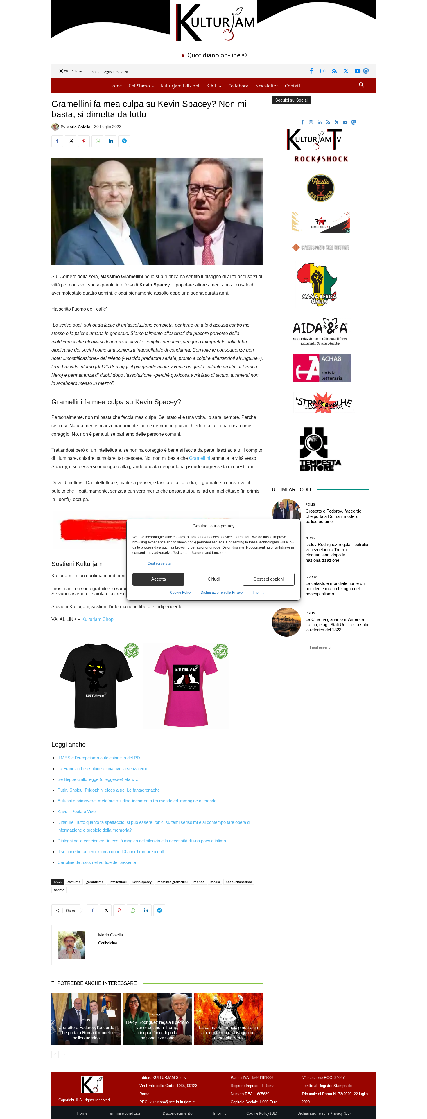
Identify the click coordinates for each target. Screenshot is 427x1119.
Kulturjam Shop (98, 619)
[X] (346, 71)
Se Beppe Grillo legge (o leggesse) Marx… (98, 779)
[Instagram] (323, 71)
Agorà (228, 1020)
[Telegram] (124, 141)
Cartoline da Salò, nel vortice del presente (97, 862)
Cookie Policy (181, 592)
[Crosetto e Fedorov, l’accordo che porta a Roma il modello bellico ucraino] (286, 513)
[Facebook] (311, 71)
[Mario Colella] (56, 127)
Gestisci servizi (159, 563)
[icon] (366, 72)
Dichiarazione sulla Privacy (222, 592)
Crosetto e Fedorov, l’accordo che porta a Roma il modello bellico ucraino (86, 1032)
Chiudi (214, 578)
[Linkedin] (110, 141)
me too (198, 882)
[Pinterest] (84, 141)
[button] (361, 85)
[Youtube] (357, 71)
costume (73, 882)
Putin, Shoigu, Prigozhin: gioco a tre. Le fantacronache (109, 790)
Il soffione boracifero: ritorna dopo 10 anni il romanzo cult (111, 851)
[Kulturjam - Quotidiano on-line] (213, 21)
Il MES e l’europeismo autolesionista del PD (99, 757)
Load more (318, 648)
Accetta (158, 578)
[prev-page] (55, 1054)
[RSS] (334, 71)
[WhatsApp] (97, 141)
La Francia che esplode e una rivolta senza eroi (102, 768)
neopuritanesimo (239, 882)
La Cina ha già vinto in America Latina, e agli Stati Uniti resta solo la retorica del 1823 (337, 624)
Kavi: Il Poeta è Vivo (77, 811)
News (156, 1015)
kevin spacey (142, 882)
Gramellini (199, 458)
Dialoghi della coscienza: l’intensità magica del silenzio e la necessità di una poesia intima (142, 840)
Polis (85, 1020)
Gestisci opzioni (268, 578)
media (215, 882)
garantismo (95, 882)
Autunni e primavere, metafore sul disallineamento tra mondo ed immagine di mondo (137, 800)
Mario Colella (78, 127)
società (59, 890)
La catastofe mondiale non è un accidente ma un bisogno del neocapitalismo (228, 1032)
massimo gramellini (172, 882)
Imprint (258, 592)
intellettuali (118, 882)
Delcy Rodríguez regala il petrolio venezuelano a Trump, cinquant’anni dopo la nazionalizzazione (157, 1030)
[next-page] (64, 1054)
